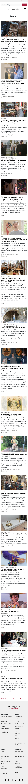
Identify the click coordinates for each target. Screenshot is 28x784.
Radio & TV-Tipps (5, 728)
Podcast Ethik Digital (6, 724)
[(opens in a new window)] (5, 780)
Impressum (17, 738)
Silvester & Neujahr (5, 761)
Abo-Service (18, 719)
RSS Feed (17, 770)
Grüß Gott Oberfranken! (6, 716)
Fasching (3, 751)
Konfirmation (4, 768)
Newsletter (17, 733)
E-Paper (17, 721)
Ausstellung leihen (19, 751)
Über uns (17, 741)
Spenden (17, 772)
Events (16, 759)
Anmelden (24, 1)
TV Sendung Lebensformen (4, 731)
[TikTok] (15, 780)
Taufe (2, 766)
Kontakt (17, 728)
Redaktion (17, 731)
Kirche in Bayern (5, 719)
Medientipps (4, 721)
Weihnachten (4, 763)
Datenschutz (18, 736)
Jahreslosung (18, 763)
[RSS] (22, 780)
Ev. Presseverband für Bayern (20, 743)
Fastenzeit (3, 754)
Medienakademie (19, 754)
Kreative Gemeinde (19, 756)
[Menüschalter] (25, 9)
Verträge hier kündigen (20, 724)
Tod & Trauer (4, 773)
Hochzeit (3, 771)
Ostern (2, 759)
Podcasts (3, 726)
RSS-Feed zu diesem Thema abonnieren (12, 699)
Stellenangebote (19, 726)
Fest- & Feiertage (5, 756)
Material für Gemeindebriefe (18, 766)
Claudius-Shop (18, 716)
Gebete (16, 761)
